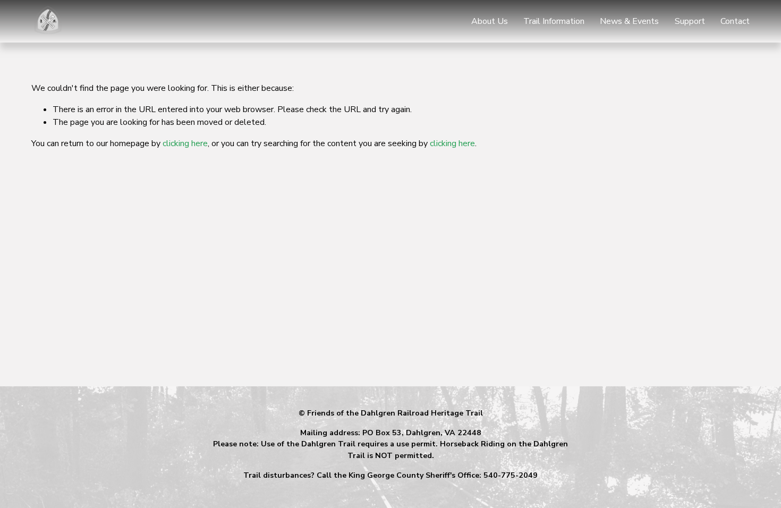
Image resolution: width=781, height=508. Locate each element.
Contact (735, 21)
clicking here (185, 143)
